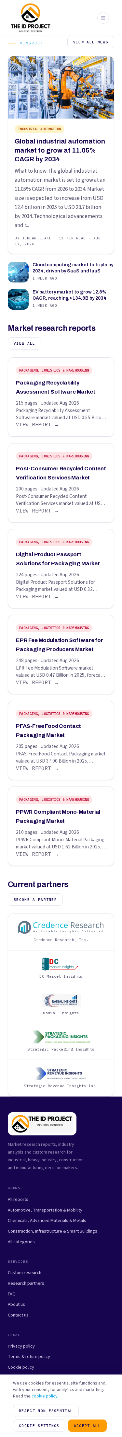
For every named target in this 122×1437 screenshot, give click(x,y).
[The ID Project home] (31, 18)
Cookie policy (21, 1367)
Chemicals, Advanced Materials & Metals (47, 1220)
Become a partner (35, 899)
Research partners (26, 1283)
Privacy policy (21, 1346)
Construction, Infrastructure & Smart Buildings (52, 1231)
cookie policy (45, 1396)
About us (16, 1304)
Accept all (87, 1425)
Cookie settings (39, 1425)
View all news (90, 42)
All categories (21, 1241)
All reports (18, 1199)
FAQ (12, 1294)
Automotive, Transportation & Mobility (45, 1210)
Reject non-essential (46, 1410)
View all (24, 343)
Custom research (24, 1272)
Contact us (18, 1315)
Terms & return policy (29, 1356)
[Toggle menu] (103, 18)
